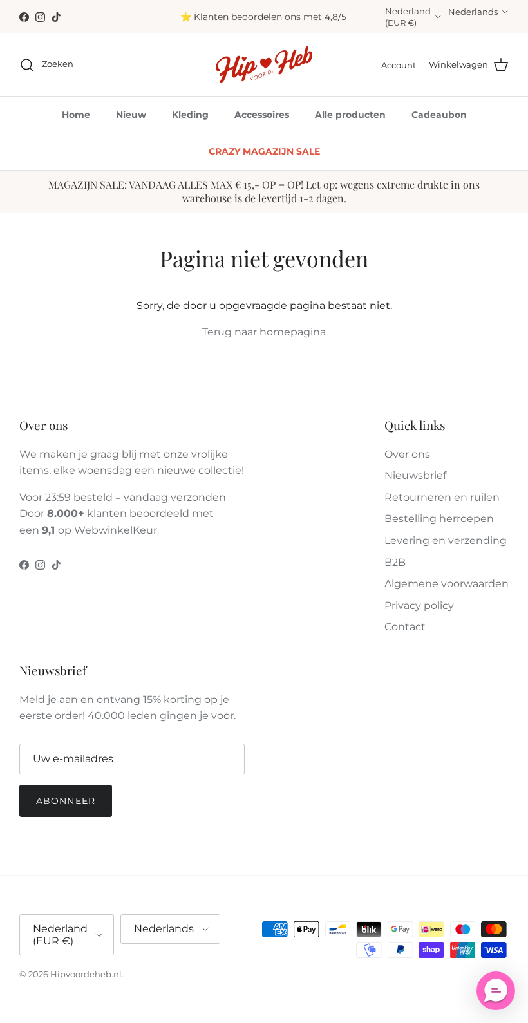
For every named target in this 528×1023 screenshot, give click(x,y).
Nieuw (131, 114)
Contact (405, 627)
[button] (495, 990)
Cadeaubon (439, 114)
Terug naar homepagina (264, 332)
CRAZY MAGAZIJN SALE (264, 151)
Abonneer (65, 801)
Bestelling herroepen (439, 518)
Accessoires (261, 114)
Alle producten (350, 114)
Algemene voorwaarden (446, 583)
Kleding (190, 114)
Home (76, 114)
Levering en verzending (445, 540)
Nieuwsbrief (415, 475)
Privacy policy (419, 605)
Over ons (407, 454)
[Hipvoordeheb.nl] (264, 64)
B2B (395, 562)
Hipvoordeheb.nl (86, 974)
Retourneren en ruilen (442, 497)
